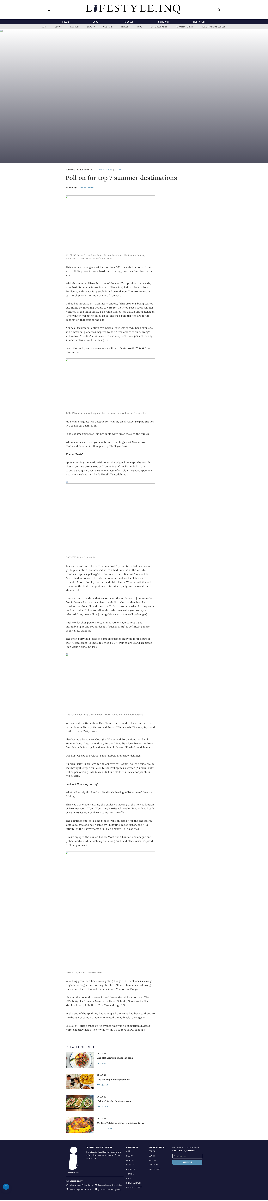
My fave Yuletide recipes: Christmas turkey (121, 1123)
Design (58, 26)
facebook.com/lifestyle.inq (110, 1185)
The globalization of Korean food (115, 1057)
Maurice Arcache (85, 187)
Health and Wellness (214, 26)
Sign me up (187, 1162)
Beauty (91, 26)
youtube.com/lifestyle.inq (109, 1189)
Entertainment (158, 26)
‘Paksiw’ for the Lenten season (114, 1101)
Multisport (199, 22)
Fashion (74, 26)
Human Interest (184, 26)
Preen (65, 22)
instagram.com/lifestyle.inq (81, 1185)
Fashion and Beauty (86, 169)
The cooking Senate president (113, 1079)
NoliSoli (128, 22)
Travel (125, 26)
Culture (108, 26)
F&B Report (163, 22)
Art (44, 26)
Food (139, 26)
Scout (96, 22)
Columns (70, 169)
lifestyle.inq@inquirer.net (80, 1189)
